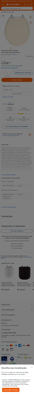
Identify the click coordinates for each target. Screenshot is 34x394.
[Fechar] (32, 367)
